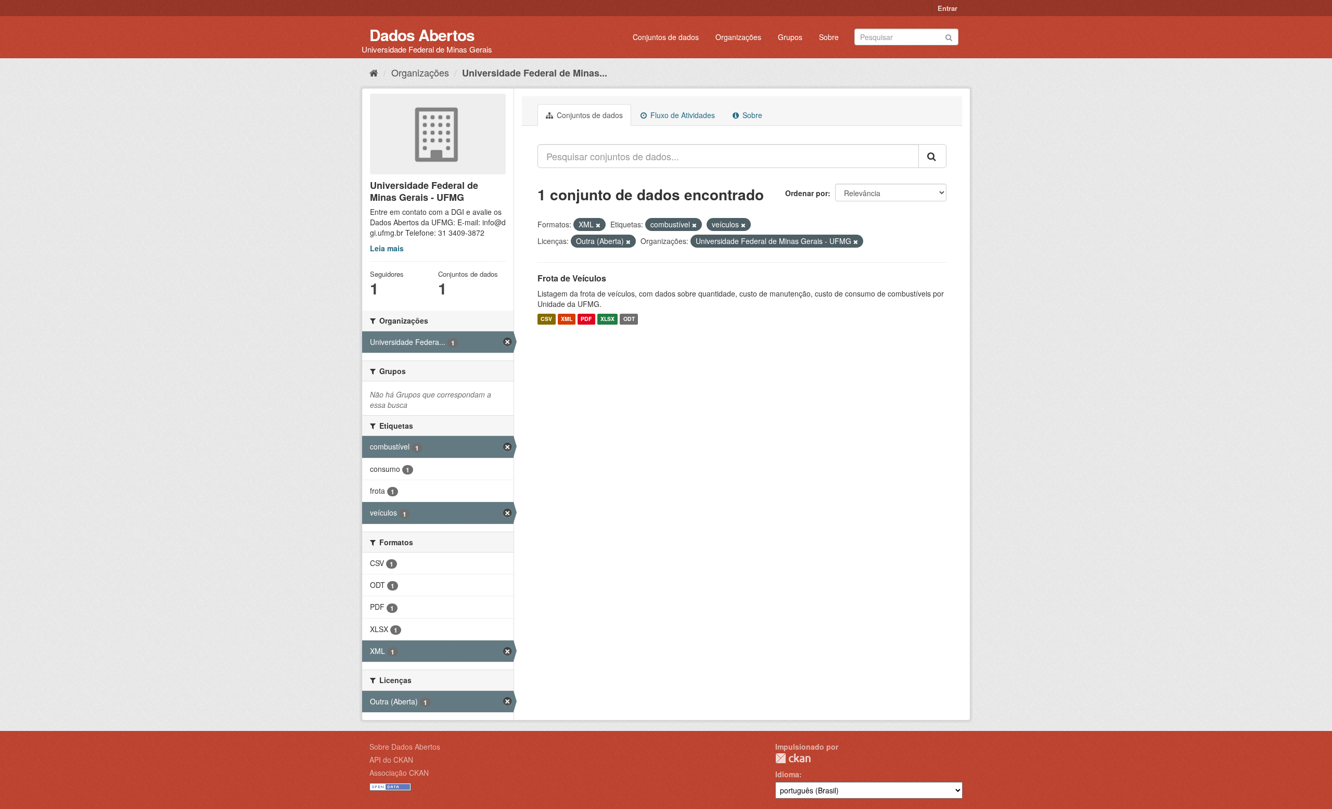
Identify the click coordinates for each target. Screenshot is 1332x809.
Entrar (947, 8)
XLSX (607, 319)
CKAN (793, 758)
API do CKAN (391, 759)
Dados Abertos (422, 34)
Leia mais (387, 248)
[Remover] (598, 225)
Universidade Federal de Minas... (534, 73)
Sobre (829, 37)
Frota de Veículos (571, 278)
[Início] (373, 72)
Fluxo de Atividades (681, 115)
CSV (546, 319)
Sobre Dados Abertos (404, 746)
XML (566, 319)
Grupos (790, 37)
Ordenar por (806, 193)
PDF (586, 319)
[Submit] (948, 36)
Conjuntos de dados (666, 37)
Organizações (738, 37)
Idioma (787, 774)
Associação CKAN (399, 772)
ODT (629, 319)
